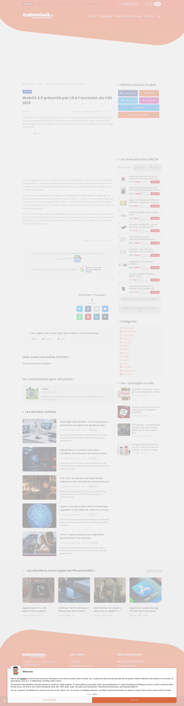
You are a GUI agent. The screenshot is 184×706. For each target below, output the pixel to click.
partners (23, 679)
